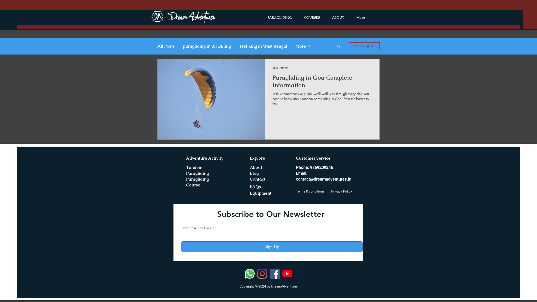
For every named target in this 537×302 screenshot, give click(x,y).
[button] (339, 46)
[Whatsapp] (250, 274)
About (256, 167)
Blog (254, 173)
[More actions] (371, 67)
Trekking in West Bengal (263, 46)
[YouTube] (287, 274)
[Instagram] (262, 274)
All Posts (166, 46)
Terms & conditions (310, 191)
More (301, 46)
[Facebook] (275, 274)
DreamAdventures (284, 286)
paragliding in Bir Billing (207, 46)
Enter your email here (197, 227)
